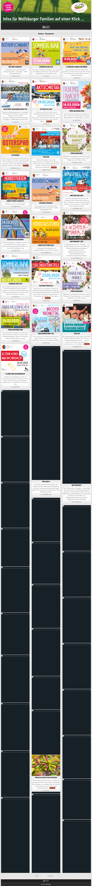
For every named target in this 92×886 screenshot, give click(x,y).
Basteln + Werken (51, 760)
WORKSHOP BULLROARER (15, 239)
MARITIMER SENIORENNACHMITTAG (15, 109)
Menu (47, 27)
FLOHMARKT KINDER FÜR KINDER (76, 67)
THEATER (46, 157)
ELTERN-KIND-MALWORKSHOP (15, 374)
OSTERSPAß (15, 155)
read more (49, 121)
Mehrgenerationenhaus (19, 40)
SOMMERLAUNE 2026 (46, 67)
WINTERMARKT (77, 485)
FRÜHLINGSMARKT (77, 153)
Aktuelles (6, 40)
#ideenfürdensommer (51, 758)
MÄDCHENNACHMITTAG (46, 334)
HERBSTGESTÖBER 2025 (46, 245)
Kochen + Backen (83, 783)
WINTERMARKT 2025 (76, 241)
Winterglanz (46, 481)
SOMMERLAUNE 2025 (15, 284)
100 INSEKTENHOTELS (46, 286)
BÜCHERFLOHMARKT (15, 67)
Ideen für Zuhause (46, 761)
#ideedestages (38, 758)
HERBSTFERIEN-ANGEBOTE (15, 201)
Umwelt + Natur (46, 800)
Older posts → (52, 876)
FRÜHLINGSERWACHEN (76, 111)
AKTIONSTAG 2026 (46, 109)
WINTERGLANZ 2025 (76, 195)
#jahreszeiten (39, 760)
